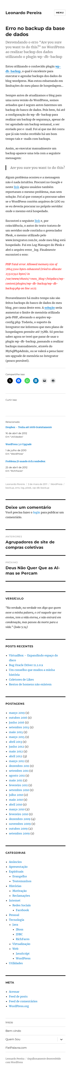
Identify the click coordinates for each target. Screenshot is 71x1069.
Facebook (22, 910)
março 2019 (17, 713)
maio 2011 (15, 780)
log (22, 487)
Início (9, 1022)
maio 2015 (16, 732)
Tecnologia (16, 919)
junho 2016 (16, 722)
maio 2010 (16, 799)
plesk (28, 487)
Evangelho (19, 876)
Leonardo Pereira (24, 12)
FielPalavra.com (16, 1047)
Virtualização (21, 944)
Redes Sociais (21, 905)
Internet (15, 900)
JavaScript (23, 953)
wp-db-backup (40, 487)
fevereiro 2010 (18, 814)
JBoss (19, 929)
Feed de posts (18, 996)
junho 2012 (16, 746)
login (36, 512)
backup (10, 487)
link (16, 187)
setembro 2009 (19, 833)
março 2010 (17, 809)
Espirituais (16, 871)
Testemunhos (21, 881)
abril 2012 (15, 756)
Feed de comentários (23, 1001)
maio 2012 (16, 751)
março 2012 (17, 761)
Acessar (14, 991)
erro (17, 487)
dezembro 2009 (20, 819)
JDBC (19, 934)
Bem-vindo (13, 1030)
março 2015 (17, 737)
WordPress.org (19, 1006)
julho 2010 (16, 795)
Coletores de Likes (21, 679)
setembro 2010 (19, 790)
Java (15, 924)
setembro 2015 (19, 727)
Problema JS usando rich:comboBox (25, 461)
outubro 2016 (18, 717)
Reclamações (21, 895)
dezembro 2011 (19, 766)
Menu (60, 12)
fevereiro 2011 (18, 785)
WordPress (56, 484)
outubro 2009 (18, 828)
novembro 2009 (20, 823)
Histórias (15, 886)
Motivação (19, 891)
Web (15, 948)
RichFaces (22, 939)
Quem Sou (13, 1039)
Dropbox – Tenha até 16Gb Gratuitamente (29, 427)
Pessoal (14, 915)
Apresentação (18, 866)
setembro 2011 (19, 770)
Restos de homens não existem (30, 684)
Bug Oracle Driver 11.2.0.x (26, 665)
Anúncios (15, 862)
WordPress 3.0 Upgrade (19, 444)
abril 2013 (15, 741)
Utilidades (16, 963)
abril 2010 (15, 804)
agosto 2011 (17, 775)
